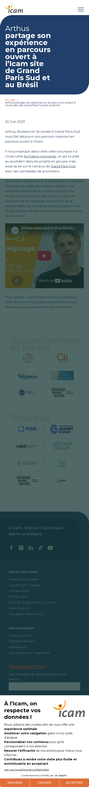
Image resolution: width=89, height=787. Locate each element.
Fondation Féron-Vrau (26, 614)
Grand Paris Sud (63, 166)
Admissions (17, 647)
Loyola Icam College (25, 585)
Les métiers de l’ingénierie (29, 653)
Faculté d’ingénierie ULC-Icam (33, 602)
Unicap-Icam (19, 591)
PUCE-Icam (18, 597)
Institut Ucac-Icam (23, 579)
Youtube (50, 547)
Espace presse (20, 635)
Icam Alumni (19, 608)
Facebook (11, 547)
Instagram (21, 547)
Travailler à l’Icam (22, 641)
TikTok (40, 547)
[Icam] (14, 7)
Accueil (10, 99)
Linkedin (30, 547)
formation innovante (40, 156)
